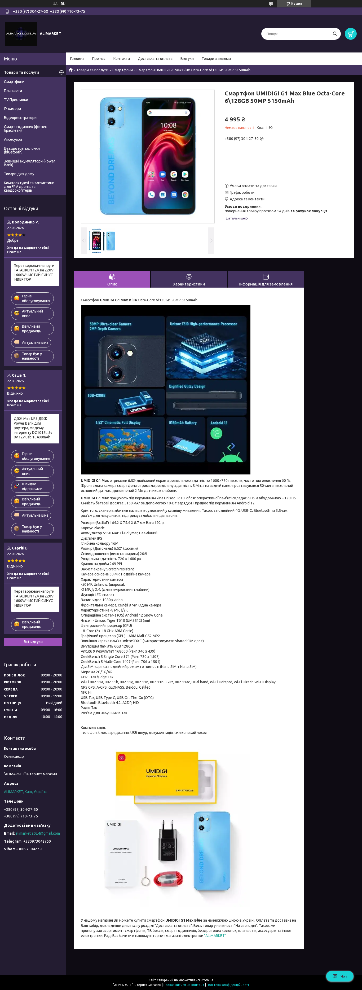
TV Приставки (16, 100)
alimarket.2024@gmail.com (38, 833)
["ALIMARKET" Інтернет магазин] (21, 34)
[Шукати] (335, 34)
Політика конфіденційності (228, 985)
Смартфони (122, 70)
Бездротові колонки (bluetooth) (22, 150)
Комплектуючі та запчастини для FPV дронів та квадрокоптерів (29, 186)
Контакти (121, 58)
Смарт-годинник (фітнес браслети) (25, 129)
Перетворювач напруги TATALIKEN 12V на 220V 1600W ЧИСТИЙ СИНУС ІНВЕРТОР (34, 272)
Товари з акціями (216, 58)
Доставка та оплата (155, 58)
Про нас (98, 58)
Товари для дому (19, 174)
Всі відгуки (33, 642)
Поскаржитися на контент (184, 985)
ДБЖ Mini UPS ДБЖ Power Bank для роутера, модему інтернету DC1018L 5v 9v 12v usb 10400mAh (33, 427)
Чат (344, 976)
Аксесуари (13, 139)
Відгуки (187, 58)
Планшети (13, 91)
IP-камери (12, 109)
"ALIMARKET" (215, 936)
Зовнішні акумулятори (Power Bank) (29, 163)
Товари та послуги (92, 70)
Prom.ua (207, 980)
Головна (77, 58)
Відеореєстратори (20, 118)
